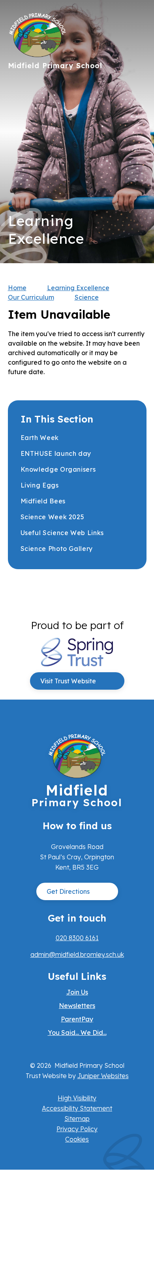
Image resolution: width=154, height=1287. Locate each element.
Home (17, 288)
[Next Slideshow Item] (137, 108)
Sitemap (77, 1119)
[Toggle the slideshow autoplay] (137, 156)
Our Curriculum (31, 297)
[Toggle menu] (136, 22)
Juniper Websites (103, 1076)
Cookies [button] (77, 1139)
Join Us (77, 992)
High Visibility (77, 1098)
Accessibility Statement (77, 1108)
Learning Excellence (78, 288)
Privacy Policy (77, 1129)
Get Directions (68, 891)
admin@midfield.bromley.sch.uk (77, 954)
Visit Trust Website (68, 681)
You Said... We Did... (77, 1032)
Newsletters (77, 1006)
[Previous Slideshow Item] (137, 132)
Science (87, 297)
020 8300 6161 (77, 938)
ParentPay (77, 1019)
